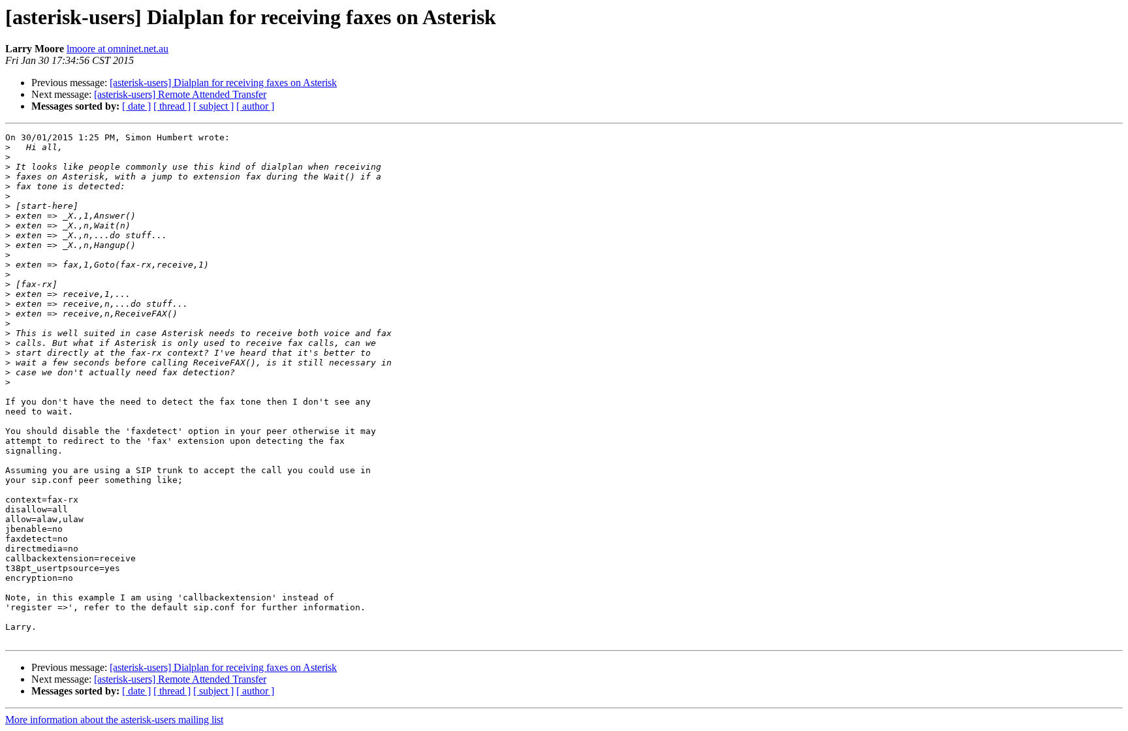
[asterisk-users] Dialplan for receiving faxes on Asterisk (223, 82)
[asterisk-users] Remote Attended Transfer (180, 94)
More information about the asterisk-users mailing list (114, 719)
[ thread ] (172, 106)
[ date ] (136, 106)
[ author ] (255, 106)
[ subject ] (213, 106)
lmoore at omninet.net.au (117, 48)
